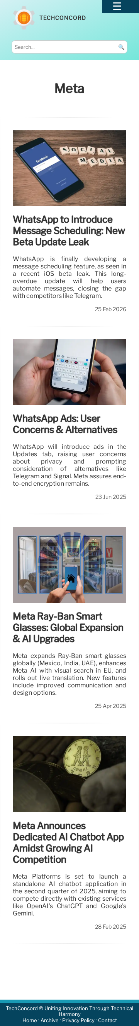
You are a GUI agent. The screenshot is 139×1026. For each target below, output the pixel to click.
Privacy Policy (78, 1020)
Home (29, 1020)
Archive (50, 1020)
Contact (107, 1020)
